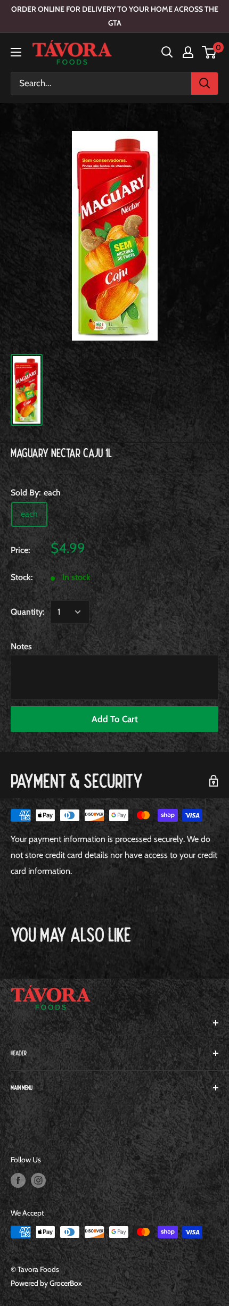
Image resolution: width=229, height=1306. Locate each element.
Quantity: (27, 612)
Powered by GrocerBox (46, 1283)
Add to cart (115, 719)
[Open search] (167, 52)
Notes (21, 646)
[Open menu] (16, 52)
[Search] (204, 83)
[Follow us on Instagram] (38, 1180)
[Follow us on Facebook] (18, 1180)
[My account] (188, 52)
